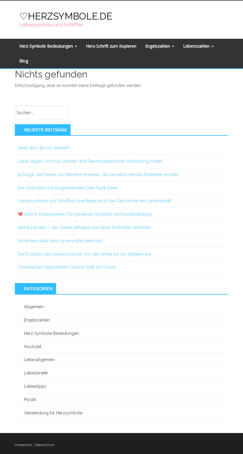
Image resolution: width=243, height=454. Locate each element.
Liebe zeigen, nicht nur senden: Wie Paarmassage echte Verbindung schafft (90, 161)
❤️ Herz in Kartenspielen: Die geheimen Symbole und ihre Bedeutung (84, 214)
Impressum (23, 445)
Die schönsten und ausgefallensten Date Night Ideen (68, 187)
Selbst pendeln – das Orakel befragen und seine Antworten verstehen (84, 227)
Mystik (30, 399)
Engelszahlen (158, 46)
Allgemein (34, 306)
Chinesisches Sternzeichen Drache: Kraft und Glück (67, 267)
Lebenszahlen (197, 46)
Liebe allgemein (39, 359)
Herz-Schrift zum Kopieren (111, 46)
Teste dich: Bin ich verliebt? (44, 148)
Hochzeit (32, 346)
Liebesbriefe (36, 373)
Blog (23, 61)
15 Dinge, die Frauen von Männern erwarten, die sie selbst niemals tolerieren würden (98, 174)
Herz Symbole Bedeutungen (46, 46)
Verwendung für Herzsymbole (53, 413)
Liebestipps (35, 386)
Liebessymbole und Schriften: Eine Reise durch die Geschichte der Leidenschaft (94, 200)
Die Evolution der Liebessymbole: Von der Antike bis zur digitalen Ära (84, 254)
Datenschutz (45, 445)
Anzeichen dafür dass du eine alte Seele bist (60, 240)
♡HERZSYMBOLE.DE (65, 16)
